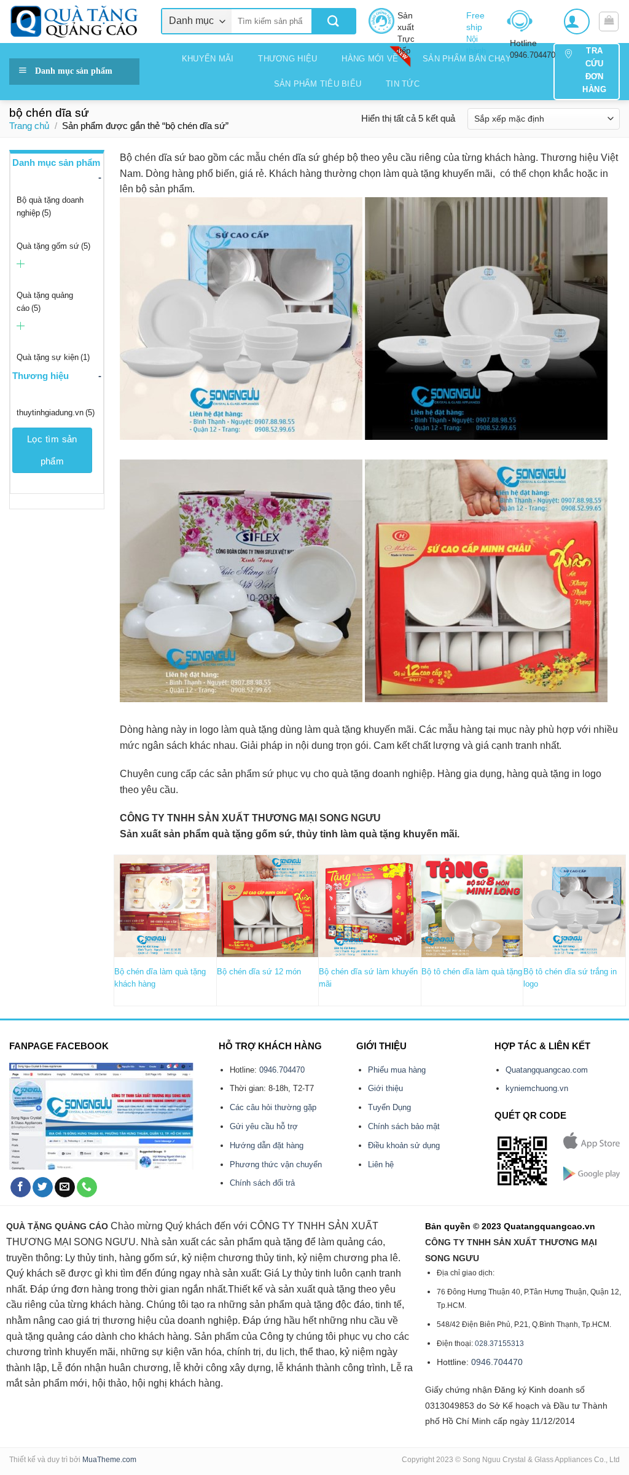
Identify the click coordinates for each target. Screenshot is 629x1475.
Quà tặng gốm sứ (53, 246)
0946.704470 (282, 1069)
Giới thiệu (385, 1088)
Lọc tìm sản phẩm (52, 450)
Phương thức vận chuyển (276, 1164)
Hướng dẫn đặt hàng (266, 1145)
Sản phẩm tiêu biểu (318, 83)
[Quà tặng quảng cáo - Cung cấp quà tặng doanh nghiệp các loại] (76, 21)
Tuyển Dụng (389, 1107)
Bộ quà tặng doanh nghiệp (50, 206)
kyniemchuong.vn (537, 1088)
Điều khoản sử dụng (404, 1145)
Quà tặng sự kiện (53, 357)
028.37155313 (499, 1343)
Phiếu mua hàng (397, 1069)
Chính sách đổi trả (262, 1182)
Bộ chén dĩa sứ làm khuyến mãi (368, 977)
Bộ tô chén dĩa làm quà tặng (471, 971)
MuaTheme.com (109, 1459)
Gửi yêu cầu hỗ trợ (264, 1126)
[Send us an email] (65, 1187)
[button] (577, 21)
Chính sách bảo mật (404, 1126)
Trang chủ (29, 125)
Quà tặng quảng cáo (45, 302)
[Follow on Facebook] (20, 1187)
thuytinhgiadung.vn (56, 412)
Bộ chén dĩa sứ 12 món (259, 971)
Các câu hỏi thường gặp (273, 1107)
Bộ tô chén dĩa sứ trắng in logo (570, 977)
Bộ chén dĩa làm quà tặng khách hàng (160, 977)
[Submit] (333, 21)
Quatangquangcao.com (547, 1069)
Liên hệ (381, 1164)
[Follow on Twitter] (43, 1187)
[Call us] (87, 1187)
